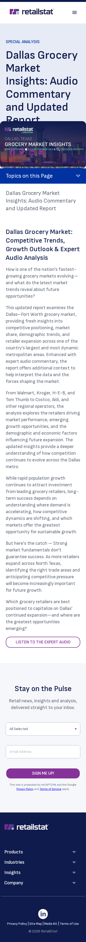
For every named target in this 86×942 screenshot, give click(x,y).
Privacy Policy (24, 789)
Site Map (35, 924)
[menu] (74, 12)
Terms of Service (50, 789)
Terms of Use (69, 924)
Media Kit (50, 924)
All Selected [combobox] (19, 729)
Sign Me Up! (43, 773)
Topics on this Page (29, 175)
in (43, 914)
